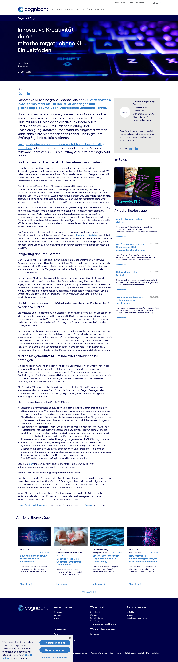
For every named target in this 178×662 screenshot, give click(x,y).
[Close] (70, 638)
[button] (155, 3)
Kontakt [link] (57, 634)
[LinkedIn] (137, 148)
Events (130, 3)
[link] (33, 9)
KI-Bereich (87, 505)
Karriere (116, 3)
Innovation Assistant (87, 235)
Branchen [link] (58, 612)
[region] (36, 648)
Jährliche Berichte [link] (97, 618)
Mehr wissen (121, 236)
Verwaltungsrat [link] (96, 621)
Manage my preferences (55, 657)
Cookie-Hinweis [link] (115, 653)
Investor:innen (142, 3)
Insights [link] (57, 618)
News (123, 3)
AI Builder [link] (130, 612)
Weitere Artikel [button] (88, 592)
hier (30, 463)
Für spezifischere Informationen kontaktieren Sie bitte (58, 144)
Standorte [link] (94, 615)
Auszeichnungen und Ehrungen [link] (103, 624)
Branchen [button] (56, 9)
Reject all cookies (55, 650)
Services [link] (57, 615)
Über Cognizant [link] (96, 612)
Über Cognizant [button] (95, 9)
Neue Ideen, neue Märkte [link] (137, 618)
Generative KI (127, 201)
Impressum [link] (94, 634)
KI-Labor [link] (130, 615)
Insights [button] (80, 9)
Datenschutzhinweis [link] (98, 653)
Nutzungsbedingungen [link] (78, 653)
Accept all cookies (55, 642)
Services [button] (69, 9)
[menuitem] (115, 3)
